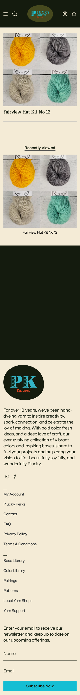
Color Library (14, 570)
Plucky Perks (14, 504)
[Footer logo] (23, 382)
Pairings (10, 580)
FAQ (7, 524)
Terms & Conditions (20, 544)
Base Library (14, 560)
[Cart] (74, 13)
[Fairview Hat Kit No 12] (40, 191)
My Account (13, 494)
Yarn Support (14, 610)
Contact (10, 514)
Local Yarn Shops (17, 600)
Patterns (10, 590)
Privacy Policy (15, 534)
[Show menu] (5, 13)
